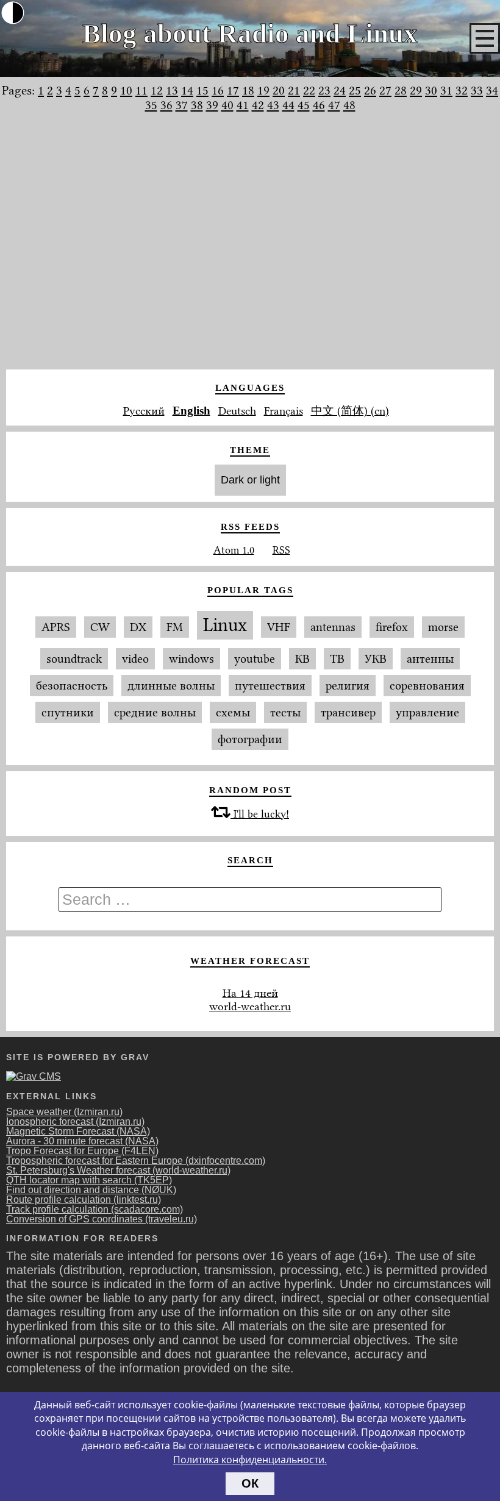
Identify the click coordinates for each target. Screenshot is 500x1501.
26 (370, 90)
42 (258, 105)
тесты (285, 712)
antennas (332, 627)
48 (349, 105)
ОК (250, 1483)
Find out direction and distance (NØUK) (91, 1190)
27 (385, 90)
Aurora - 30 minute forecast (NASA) (82, 1141)
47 (334, 105)
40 (227, 105)
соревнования (427, 686)
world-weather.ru (250, 1006)
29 (416, 90)
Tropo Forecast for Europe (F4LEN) (82, 1151)
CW (100, 627)
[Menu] (485, 38)
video (135, 659)
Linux (225, 625)
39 (212, 105)
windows (191, 659)
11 (141, 90)
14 (187, 90)
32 (461, 90)
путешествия (270, 686)
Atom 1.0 (233, 550)
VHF (278, 627)
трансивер (348, 712)
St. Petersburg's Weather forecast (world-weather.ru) (118, 1170)
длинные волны (171, 686)
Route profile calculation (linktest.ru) (83, 1199)
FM (174, 627)
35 (151, 105)
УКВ (376, 659)
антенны (430, 659)
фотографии (250, 739)
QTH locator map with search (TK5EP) (89, 1180)
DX (138, 627)
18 (248, 90)
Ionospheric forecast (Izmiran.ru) (75, 1121)
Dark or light (250, 480)
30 (431, 90)
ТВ (337, 659)
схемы (233, 712)
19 (263, 90)
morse (443, 627)
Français (283, 411)
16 (218, 90)
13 (172, 90)
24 (340, 90)
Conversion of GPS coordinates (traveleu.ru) (101, 1219)
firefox (392, 627)
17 (233, 90)
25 (355, 90)
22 (309, 90)
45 (304, 105)
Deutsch (237, 411)
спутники (67, 712)
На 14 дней (250, 993)
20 (279, 90)
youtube (254, 659)
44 (288, 105)
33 (477, 90)
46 (319, 105)
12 (157, 90)
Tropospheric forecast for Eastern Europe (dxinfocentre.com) (135, 1160)
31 (446, 90)
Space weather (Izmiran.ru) (64, 1112)
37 (182, 105)
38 (197, 105)
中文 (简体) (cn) (350, 411)
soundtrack (74, 659)
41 (243, 105)
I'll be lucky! (259, 814)
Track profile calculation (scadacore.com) (94, 1209)
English (191, 410)
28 (401, 90)
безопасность (71, 686)
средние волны (155, 712)
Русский (144, 411)
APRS (55, 627)
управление (427, 712)
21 (294, 90)
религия (348, 686)
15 (202, 90)
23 (324, 90)
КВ (302, 659)
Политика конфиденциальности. (250, 1459)
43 (273, 105)
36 (166, 105)
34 (492, 90)
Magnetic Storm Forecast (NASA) (78, 1131)
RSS (281, 550)
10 (126, 90)
